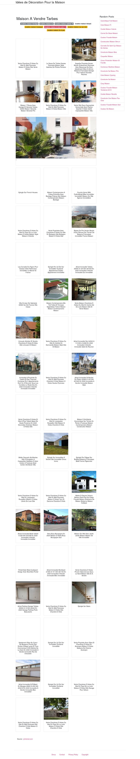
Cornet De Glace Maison (109, 33)
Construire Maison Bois (109, 52)
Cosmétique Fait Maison (109, 21)
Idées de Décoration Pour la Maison (40, 2)
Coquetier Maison (107, 56)
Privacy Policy (73, 754)
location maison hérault (83, 24)
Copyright (85, 754)
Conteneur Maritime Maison (110, 67)
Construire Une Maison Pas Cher (110, 99)
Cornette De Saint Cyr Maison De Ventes (111, 47)
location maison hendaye (29, 24)
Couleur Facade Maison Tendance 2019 (109, 89)
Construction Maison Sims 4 (110, 41)
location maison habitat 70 (64, 24)
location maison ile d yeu (56, 30)
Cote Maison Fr (106, 25)
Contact (62, 754)
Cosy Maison (105, 83)
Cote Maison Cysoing (108, 75)
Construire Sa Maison (108, 79)
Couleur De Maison (107, 109)
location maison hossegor (34, 27)
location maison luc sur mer (77, 27)
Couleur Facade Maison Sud (110, 105)
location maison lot (46, 24)
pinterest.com (28, 739)
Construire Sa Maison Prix (110, 71)
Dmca (54, 754)
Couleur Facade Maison (109, 37)
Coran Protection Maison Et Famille (110, 61)
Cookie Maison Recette (109, 94)
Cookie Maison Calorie (108, 29)
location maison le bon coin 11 (55, 27)
